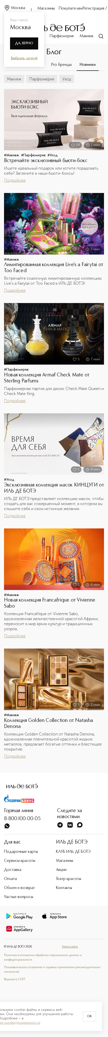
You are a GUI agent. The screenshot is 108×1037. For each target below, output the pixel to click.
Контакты (64, 888)
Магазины (46, 9)
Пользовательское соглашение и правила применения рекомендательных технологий (52, 969)
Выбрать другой (24, 58)
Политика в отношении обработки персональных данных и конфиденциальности (43, 957)
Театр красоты (68, 879)
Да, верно (24, 43)
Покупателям (71, 9)
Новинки (88, 65)
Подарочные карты (21, 852)
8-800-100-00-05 (22, 818)
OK (89, 1016)
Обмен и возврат (19, 888)
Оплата (10, 879)
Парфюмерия (62, 36)
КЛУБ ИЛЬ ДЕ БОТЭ (73, 852)
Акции (61, 870)
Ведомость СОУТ (14, 979)
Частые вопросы (18, 897)
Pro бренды (61, 65)
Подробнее (15, 180)
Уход (66, 79)
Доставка (12, 870)
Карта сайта (70, 946)
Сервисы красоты (19, 861)
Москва (18, 8)
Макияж (86, 36)
